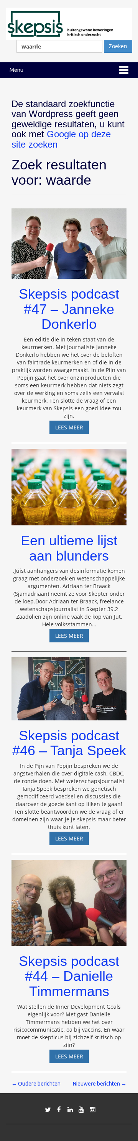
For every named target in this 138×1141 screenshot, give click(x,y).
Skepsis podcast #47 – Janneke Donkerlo (69, 309)
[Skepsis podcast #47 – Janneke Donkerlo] (69, 240)
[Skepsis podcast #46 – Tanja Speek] (69, 685)
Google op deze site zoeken (61, 139)
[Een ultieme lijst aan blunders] (69, 483)
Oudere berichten (36, 1084)
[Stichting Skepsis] (69, 23)
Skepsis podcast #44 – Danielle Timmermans (69, 976)
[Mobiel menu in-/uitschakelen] (123, 70)
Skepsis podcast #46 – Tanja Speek (69, 743)
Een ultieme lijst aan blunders (69, 548)
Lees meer (72, 428)
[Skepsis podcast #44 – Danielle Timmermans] (69, 899)
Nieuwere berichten (100, 1084)
